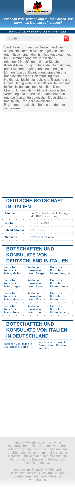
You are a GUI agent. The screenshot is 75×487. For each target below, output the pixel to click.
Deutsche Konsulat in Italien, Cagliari (12, 283)
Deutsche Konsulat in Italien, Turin (34, 309)
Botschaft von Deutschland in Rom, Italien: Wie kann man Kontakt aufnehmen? (38, 20)
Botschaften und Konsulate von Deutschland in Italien (38, 31)
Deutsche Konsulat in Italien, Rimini (58, 296)
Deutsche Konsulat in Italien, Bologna (60, 270)
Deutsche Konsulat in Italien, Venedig (60, 309)
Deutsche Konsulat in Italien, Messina (13, 296)
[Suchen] (66, 38)
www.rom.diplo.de (42, 237)
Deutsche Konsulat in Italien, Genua (59, 283)
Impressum (22, 469)
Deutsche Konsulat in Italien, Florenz (36, 283)
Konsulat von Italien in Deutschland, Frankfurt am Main (53, 345)
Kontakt (37, 469)
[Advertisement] (37, 154)
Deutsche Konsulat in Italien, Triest (11, 309)
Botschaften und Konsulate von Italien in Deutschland (36, 330)
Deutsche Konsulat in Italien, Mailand (13, 270)
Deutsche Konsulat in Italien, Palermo (37, 296)
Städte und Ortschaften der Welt (35, 471)
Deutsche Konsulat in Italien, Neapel (36, 270)
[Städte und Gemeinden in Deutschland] (38, 7)
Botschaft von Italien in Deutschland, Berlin (17, 345)
